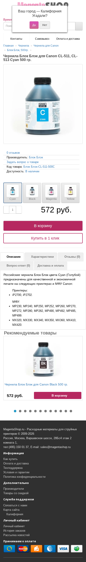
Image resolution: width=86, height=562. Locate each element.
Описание (13, 256)
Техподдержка (12, 468)
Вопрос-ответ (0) (18, 265)
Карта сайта (11, 509)
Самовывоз (42, 38)
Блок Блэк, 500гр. (17, 50)
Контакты (16, 38)
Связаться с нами (15, 505)
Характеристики (42, 256)
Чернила (23, 45)
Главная (8, 45)
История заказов (14, 530)
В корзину (43, 226)
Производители (13, 488)
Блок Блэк (36, 157)
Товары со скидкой (15, 493)
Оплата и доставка (68, 38)
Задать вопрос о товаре (23, 162)
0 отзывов (13, 152)
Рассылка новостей (16, 535)
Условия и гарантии (16, 472)
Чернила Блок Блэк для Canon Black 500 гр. (36, 384)
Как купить (10, 459)
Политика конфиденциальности (24, 476)
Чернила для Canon (46, 45)
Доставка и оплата (50, 265)
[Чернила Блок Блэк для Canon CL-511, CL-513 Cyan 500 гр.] (43, 104)
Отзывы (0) (72, 256)
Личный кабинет (14, 526)
